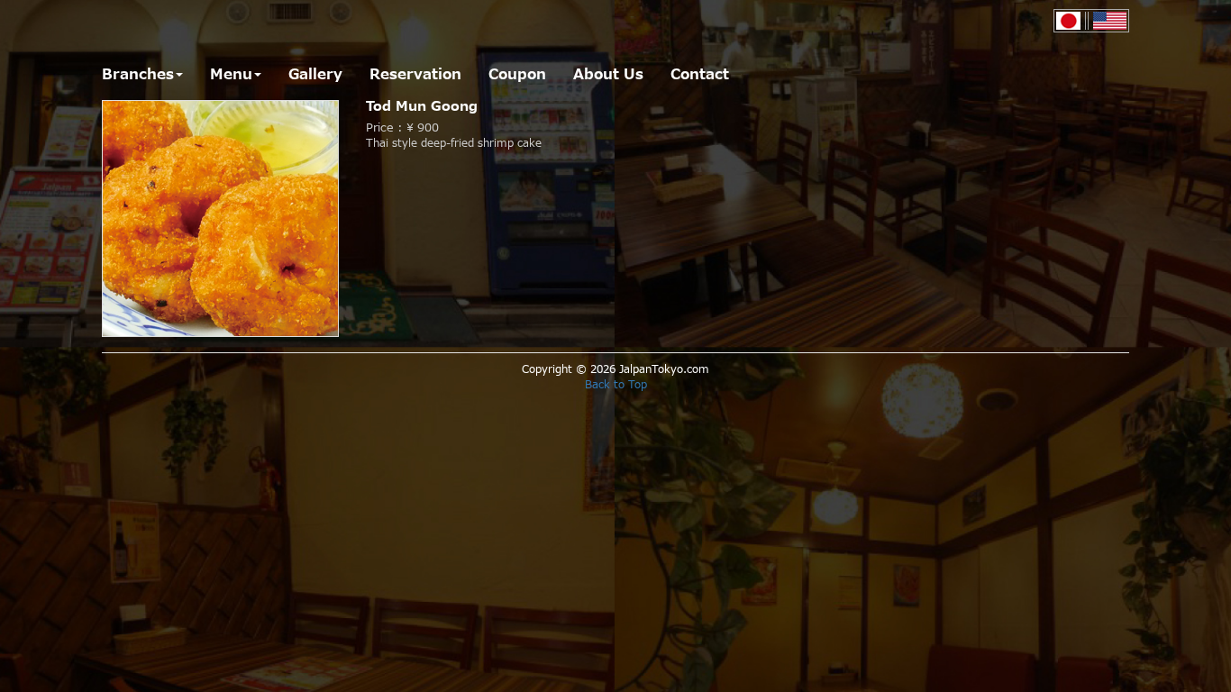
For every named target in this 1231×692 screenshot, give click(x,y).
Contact (699, 75)
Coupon (517, 75)
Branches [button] (138, 75)
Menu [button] (231, 75)
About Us (608, 75)
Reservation (415, 75)
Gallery (315, 75)
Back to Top (616, 385)
